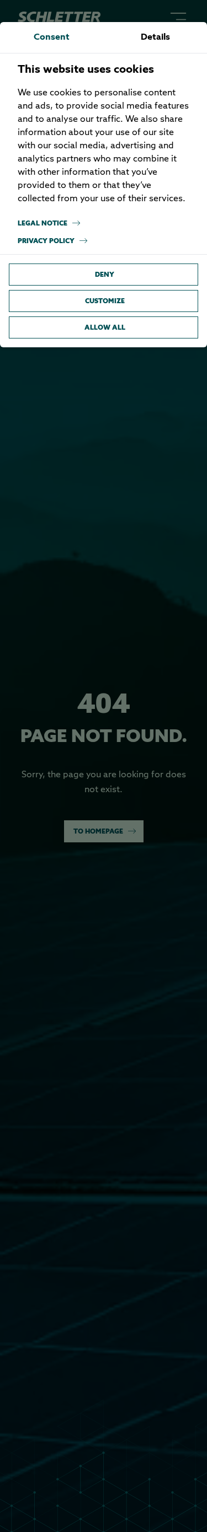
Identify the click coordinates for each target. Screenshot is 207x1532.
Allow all (104, 327)
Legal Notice (42, 223)
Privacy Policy (46, 240)
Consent (52, 37)
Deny (104, 274)
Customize (105, 301)
